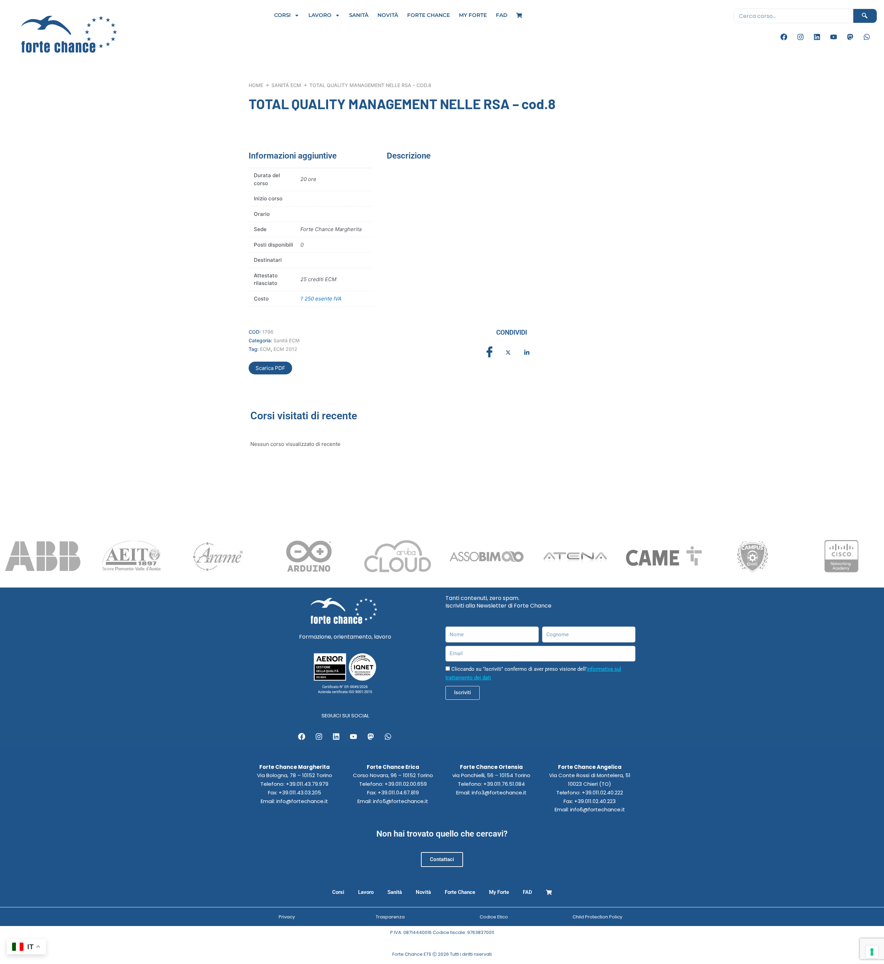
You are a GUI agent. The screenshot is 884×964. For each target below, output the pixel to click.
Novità (387, 15)
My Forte (473, 15)
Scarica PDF (270, 368)
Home (256, 85)
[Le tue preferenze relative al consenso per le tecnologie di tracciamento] (871, 951)
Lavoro (320, 15)
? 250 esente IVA (321, 298)
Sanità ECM (286, 85)
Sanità (358, 15)
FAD (501, 15)
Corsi (282, 15)
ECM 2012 (285, 349)
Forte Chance (428, 15)
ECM (265, 349)
